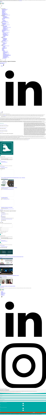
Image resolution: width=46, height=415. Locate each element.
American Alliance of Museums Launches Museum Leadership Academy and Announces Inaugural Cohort (11, 256)
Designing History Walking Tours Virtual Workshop (6, 207)
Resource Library (3, 18)
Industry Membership (5, 39)
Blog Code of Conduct (3, 294)
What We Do (3, 50)
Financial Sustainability (5, 28)
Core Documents (4, 33)
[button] (0, 160)
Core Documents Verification (5, 35)
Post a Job (4, 20)
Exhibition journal (3, 11)
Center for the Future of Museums (5, 29)
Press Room (2, 292)
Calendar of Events (3, 24)
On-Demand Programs (4, 12)
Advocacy (3, 31)
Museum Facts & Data (5, 26)
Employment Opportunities (4, 47)
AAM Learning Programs (4, 9)
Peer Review (4, 36)
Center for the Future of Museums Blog (3, 62)
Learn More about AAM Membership (4, 167)
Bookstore (4, 53)
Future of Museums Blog (4, 10)
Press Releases (3, 48)
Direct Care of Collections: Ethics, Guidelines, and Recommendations (6, 133)
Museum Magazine (1, 132)
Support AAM (3, 42)
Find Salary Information (5, 16)
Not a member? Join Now (3, 161)
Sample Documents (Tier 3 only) (5, 14)
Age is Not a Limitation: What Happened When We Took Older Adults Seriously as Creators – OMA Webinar (13, 177)
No (0, 406)
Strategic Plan (4, 46)
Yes (0, 404)
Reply (1, 221)
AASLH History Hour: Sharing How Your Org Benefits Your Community (9, 187)
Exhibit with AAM (4, 43)
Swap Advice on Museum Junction (5, 21)
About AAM (2, 291)
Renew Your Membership (4, 41)
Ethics (3, 32)
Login (1, 5)
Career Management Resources (5, 17)
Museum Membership (5, 38)
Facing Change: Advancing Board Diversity (7, 55)
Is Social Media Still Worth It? (4, 197)
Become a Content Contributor (4, 13)
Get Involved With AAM (4, 58)
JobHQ (2, 19)
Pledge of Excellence (5, 34)
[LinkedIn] (23, 342)
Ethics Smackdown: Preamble (3, 128)
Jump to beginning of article (2, 63)
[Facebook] (2, 297)
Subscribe (3, 49)
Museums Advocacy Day (4, 23)
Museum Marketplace (4, 30)
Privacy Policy (20, 0)
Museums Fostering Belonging (5, 56)
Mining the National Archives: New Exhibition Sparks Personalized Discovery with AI (9, 275)
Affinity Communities (5, 52)
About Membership (3, 40)
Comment (1, 227)
